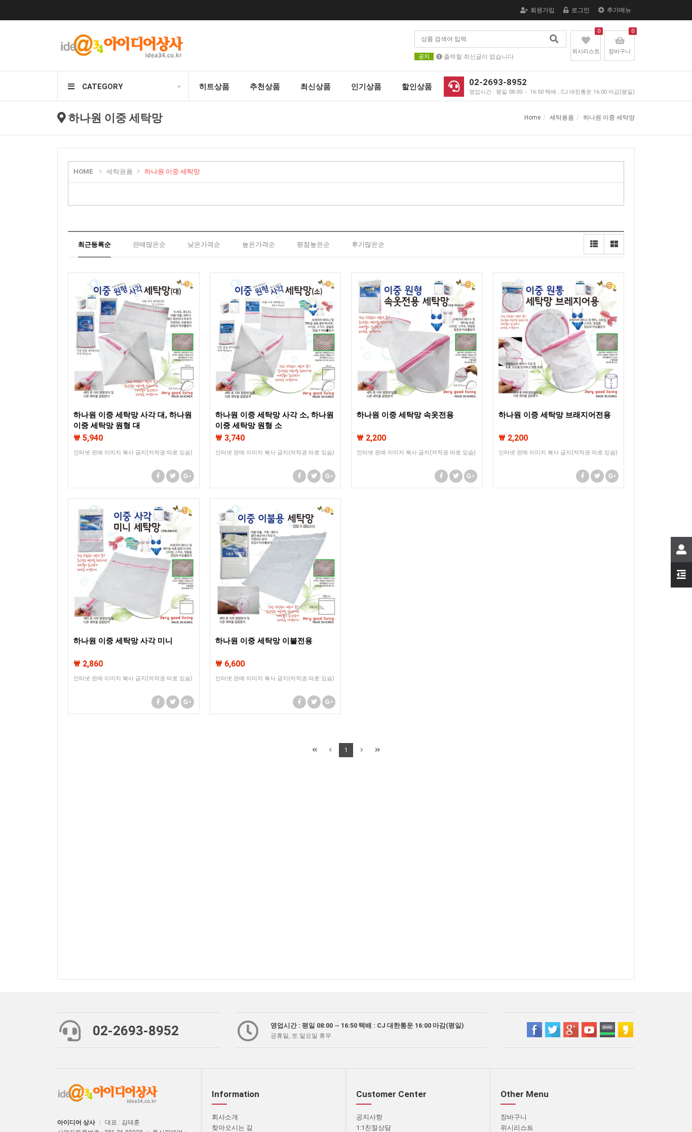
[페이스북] (158, 476)
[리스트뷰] (594, 244)
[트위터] (172, 476)
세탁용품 (119, 171)
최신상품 (315, 86)
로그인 (580, 10)
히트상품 (214, 86)
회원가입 (542, 10)
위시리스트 (517, 1127)
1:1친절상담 (373, 1127)
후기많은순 (368, 244)
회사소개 (225, 1117)
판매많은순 (149, 244)
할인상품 (417, 86)
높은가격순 (258, 244)
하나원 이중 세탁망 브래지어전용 (554, 414)
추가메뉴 (619, 10)
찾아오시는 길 (232, 1127)
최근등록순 (94, 244)
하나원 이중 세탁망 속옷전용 (405, 414)
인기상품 (366, 86)
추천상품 (265, 86)
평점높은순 (313, 244)
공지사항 (369, 1117)
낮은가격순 (203, 244)
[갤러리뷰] (614, 244)
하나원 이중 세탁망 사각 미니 (123, 640)
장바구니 (514, 1117)
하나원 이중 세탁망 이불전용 (264, 640)
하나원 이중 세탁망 (172, 171)
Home (532, 117)
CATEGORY (102, 86)
